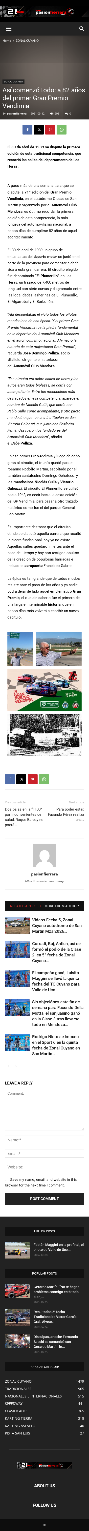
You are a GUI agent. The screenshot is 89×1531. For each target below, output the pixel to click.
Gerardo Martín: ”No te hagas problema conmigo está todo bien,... (56, 1292)
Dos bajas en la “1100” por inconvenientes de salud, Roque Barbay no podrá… (24, 817)
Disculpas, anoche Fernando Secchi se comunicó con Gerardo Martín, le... (56, 1342)
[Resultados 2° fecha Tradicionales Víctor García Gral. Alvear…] (17, 1317)
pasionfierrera (17, 113)
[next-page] (16, 1066)
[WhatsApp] (62, 130)
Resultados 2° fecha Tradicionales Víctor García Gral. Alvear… (55, 1317)
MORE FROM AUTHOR (61, 906)
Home (7, 41)
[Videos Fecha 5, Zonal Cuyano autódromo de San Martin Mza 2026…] (17, 925)
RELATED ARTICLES (25, 906)
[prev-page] (8, 1066)
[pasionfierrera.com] (44, 11)
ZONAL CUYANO (27, 41)
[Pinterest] (50, 130)
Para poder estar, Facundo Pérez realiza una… (66, 814)
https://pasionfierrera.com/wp (44, 881)
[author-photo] (44, 867)
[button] (8, 29)
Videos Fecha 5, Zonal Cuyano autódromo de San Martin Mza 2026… (57, 925)
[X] (39, 130)
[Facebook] (27, 130)
